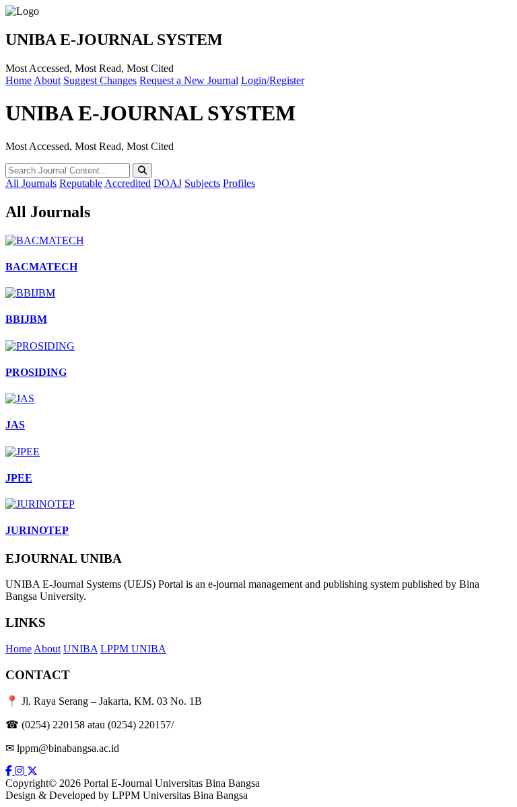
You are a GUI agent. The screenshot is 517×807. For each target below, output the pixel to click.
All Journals (31, 183)
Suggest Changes (100, 80)
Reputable (80, 183)
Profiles (239, 183)
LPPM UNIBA (133, 648)
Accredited (127, 183)
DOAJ (167, 183)
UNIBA (80, 648)
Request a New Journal (188, 80)
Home (18, 80)
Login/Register (272, 80)
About (47, 80)
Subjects (202, 183)
